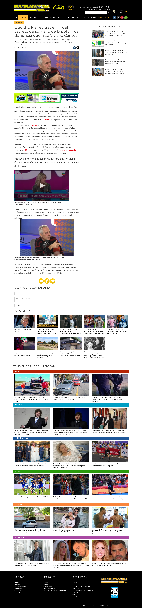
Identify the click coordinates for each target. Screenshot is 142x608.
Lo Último (23, 17)
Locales (32, 17)
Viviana (33, 125)
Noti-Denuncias (49, 589)
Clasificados (103, 17)
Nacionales (43, 17)
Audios (45, 582)
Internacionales (57, 17)
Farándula (91, 17)
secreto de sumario (68, 149)
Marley (46, 119)
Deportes (71, 17)
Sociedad (81, 17)
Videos (45, 584)
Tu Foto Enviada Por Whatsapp (54, 591)
